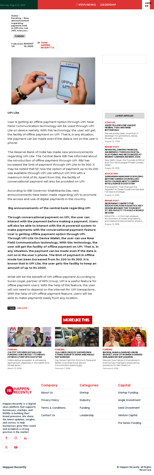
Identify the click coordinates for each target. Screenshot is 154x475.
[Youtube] (16, 448)
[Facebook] (108, 59)
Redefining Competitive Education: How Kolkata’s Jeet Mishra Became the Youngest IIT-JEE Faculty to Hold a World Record (124, 208)
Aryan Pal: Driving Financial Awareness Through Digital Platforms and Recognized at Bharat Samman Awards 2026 (123, 153)
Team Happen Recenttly (47, 45)
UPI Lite (22, 308)
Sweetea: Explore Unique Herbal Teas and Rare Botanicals (120, 127)
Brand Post (112, 147)
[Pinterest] (126, 59)
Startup (110, 123)
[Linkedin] (25, 438)
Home (14, 15)
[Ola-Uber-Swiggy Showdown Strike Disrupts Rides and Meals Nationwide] (77, 337)
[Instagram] (16, 438)
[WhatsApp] (134, 59)
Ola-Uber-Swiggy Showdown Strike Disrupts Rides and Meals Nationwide (74, 354)
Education (111, 174)
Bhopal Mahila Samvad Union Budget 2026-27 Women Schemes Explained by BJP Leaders (123, 354)
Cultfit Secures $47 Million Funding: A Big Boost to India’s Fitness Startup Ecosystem (26, 354)
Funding (16, 18)
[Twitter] (117, 59)
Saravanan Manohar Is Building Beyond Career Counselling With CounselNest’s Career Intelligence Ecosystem (124, 180)
